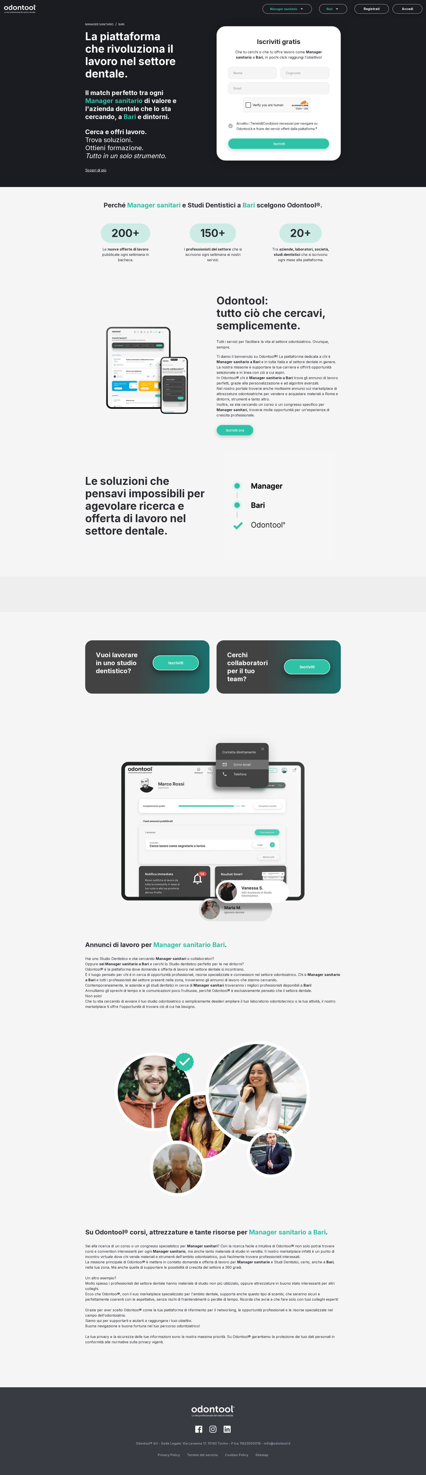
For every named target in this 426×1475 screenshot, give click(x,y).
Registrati (372, 9)
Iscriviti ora (235, 430)
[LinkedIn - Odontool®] (227, 1431)
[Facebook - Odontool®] (198, 1431)
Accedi (407, 9)
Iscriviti (279, 143)
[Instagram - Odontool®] (213, 1431)
